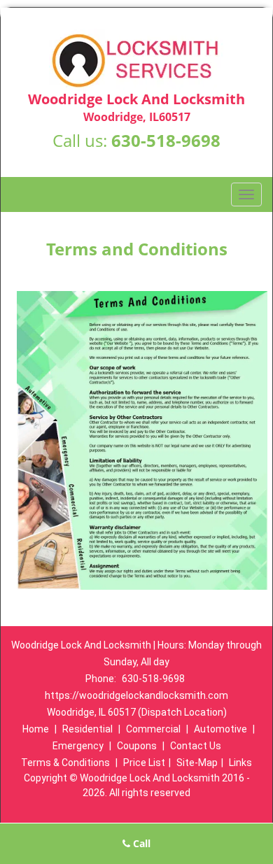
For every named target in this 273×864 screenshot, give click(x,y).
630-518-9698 (165, 140)
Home (35, 729)
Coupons (137, 745)
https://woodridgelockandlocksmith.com (136, 695)
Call (140, 843)
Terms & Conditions (65, 762)
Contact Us (195, 745)
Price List (144, 762)
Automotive (220, 729)
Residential (87, 729)
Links (240, 762)
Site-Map (197, 762)
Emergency (78, 745)
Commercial (153, 729)
